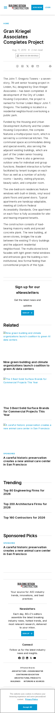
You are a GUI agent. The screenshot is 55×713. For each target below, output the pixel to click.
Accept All (27, 707)
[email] (37, 66)
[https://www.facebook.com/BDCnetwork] (19, 658)
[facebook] (17, 66)
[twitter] (27, 66)
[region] (27, 701)
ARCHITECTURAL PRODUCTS (27, 678)
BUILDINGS (15, 681)
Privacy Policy (31, 699)
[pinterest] (32, 66)
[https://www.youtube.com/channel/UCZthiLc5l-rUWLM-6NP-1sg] (34, 658)
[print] (50, 66)
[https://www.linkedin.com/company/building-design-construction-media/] (27, 658)
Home (6, 23)
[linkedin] (22, 66)
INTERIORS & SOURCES (34, 681)
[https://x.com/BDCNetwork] (30, 658)
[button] (5, 7)
